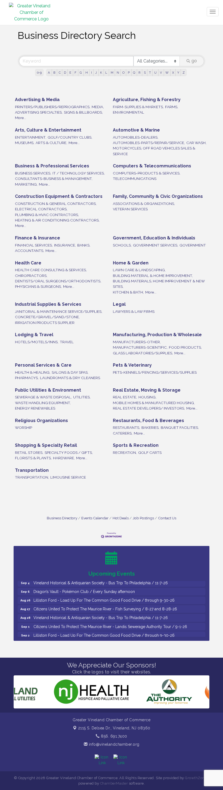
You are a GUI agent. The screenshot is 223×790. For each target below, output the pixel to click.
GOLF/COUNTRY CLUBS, (70, 137)
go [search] (194, 60)
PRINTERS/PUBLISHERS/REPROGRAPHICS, (52, 107)
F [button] (75, 72)
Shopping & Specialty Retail (46, 445)
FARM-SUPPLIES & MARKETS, (138, 107)
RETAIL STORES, (29, 452)
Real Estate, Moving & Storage (147, 390)
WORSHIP (23, 427)
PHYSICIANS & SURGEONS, (38, 286)
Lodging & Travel (34, 334)
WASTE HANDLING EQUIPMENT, (43, 403)
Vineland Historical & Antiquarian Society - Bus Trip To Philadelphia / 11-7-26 (100, 611)
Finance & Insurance (37, 238)
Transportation (32, 470)
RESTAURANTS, (126, 427)
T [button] (150, 72)
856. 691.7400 (113, 736)
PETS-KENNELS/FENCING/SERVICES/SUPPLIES (155, 372)
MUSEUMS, (24, 142)
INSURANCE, (65, 245)
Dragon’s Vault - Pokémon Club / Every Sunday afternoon (84, 585)
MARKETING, (26, 184)
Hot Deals (121, 518)
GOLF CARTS (150, 452)
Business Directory (62, 518)
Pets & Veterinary (132, 365)
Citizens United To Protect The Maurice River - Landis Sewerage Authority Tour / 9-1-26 (110, 620)
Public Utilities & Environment (48, 390)
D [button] (65, 72)
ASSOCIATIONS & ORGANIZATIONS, (144, 203)
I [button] (91, 72)
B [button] (54, 72)
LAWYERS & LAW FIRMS (133, 311)
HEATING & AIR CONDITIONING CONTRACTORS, (57, 220)
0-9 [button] (39, 72)
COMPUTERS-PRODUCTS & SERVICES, (146, 173)
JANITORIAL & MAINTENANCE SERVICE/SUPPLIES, (58, 311)
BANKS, (83, 245)
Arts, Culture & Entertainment (48, 130)
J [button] (96, 72)
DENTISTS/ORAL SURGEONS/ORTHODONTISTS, (58, 281)
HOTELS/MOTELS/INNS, (36, 342)
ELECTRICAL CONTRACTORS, (41, 209)
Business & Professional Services (52, 165)
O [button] (123, 72)
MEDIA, (98, 107)
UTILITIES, (82, 397)
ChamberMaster (114, 783)
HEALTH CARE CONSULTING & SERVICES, (51, 270)
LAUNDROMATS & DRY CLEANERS (70, 378)
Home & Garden (130, 263)
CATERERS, (122, 433)
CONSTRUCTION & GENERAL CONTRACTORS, (56, 203)
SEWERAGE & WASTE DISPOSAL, (43, 397)
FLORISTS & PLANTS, (33, 458)
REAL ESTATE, (125, 397)
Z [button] (183, 72)
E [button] (70, 72)
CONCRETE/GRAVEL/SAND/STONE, (47, 317)
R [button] (139, 72)
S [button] (145, 72)
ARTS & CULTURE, (51, 142)
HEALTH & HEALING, (32, 372)
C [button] (60, 72)
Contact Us (167, 518)
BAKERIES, (150, 427)
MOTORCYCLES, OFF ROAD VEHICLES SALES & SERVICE (154, 151)
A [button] (49, 72)
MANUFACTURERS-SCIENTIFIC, (140, 347)
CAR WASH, (196, 142)
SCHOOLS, (122, 245)
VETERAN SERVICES (130, 209)
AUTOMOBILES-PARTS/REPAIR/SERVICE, (149, 142)
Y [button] (178, 72)
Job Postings (143, 518)
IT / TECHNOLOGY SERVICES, (78, 173)
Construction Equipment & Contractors (59, 196)
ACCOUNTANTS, (29, 250)
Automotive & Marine (136, 130)
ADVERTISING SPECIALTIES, (39, 112)
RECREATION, (125, 452)
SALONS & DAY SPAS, (70, 372)
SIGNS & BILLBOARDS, (83, 112)
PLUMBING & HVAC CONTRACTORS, (47, 215)
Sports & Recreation (136, 445)
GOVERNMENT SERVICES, (155, 245)
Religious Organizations (41, 420)
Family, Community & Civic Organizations (158, 196)
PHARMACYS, (27, 378)
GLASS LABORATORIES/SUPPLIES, (143, 353)
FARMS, (171, 107)
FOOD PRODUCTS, (185, 347)
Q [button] (134, 72)
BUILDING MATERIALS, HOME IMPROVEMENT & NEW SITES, (159, 284)
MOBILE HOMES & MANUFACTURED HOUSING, (154, 403)
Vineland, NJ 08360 (114, 728)
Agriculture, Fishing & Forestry (147, 99)
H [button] (86, 72)
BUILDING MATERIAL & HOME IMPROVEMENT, (153, 275)
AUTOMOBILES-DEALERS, (135, 137)
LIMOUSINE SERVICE (68, 477)
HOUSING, (147, 397)
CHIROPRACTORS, (31, 275)
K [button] (101, 72)
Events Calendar (95, 518)
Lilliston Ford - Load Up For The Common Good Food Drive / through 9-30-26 (104, 593)
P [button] (129, 72)
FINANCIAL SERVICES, (34, 245)
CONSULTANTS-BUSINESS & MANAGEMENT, (53, 178)
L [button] (106, 72)
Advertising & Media (37, 99)
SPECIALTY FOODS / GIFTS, (69, 452)
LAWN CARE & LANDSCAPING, (139, 270)
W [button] (167, 72)
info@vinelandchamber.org (114, 744)
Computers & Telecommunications (152, 165)
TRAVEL (67, 342)
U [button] (155, 72)
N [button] (118, 72)
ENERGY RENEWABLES (35, 408)
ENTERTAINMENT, (30, 137)
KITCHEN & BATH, (128, 292)
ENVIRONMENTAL (128, 112)
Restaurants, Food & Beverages (148, 420)
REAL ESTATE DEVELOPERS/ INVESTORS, (149, 408)
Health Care (28, 263)
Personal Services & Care (43, 365)
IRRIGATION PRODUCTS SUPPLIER (45, 322)
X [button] (173, 72)
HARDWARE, (64, 458)
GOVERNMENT (192, 245)
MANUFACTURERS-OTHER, (137, 342)
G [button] (81, 72)
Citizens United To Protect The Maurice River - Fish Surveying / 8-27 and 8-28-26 (105, 602)
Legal (119, 304)
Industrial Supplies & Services (48, 304)
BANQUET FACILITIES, (180, 427)
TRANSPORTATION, (32, 477)
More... (20, 117)
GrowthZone (196, 778)
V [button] (161, 72)
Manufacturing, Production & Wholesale (157, 334)
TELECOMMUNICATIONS (134, 178)
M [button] (112, 72)
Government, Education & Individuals (154, 238)
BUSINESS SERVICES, (33, 173)
